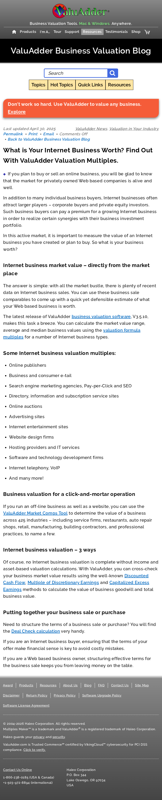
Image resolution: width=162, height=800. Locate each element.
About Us (70, 685)
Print (32, 134)
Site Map (142, 685)
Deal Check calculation (35, 631)
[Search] (112, 73)
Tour (57, 32)
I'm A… (45, 32)
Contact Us (120, 685)
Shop (136, 32)
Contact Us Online (17, 770)
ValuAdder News (91, 128)
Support (72, 32)
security (59, 737)
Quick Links (90, 84)
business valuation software (101, 316)
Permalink (13, 134)
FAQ (101, 685)
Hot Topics (61, 84)
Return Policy (36, 695)
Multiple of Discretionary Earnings (63, 582)
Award (8, 685)
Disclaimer (11, 695)
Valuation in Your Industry (134, 128)
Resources (92, 32)
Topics (38, 84)
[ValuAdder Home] (81, 11)
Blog (88, 685)
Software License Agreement (26, 705)
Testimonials (116, 32)
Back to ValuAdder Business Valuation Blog (49, 139)
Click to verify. (34, 750)
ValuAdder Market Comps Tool (35, 513)
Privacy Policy (65, 695)
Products (28, 32)
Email (48, 134)
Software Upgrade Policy (102, 695)
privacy (39, 737)
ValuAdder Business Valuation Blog (81, 50)
